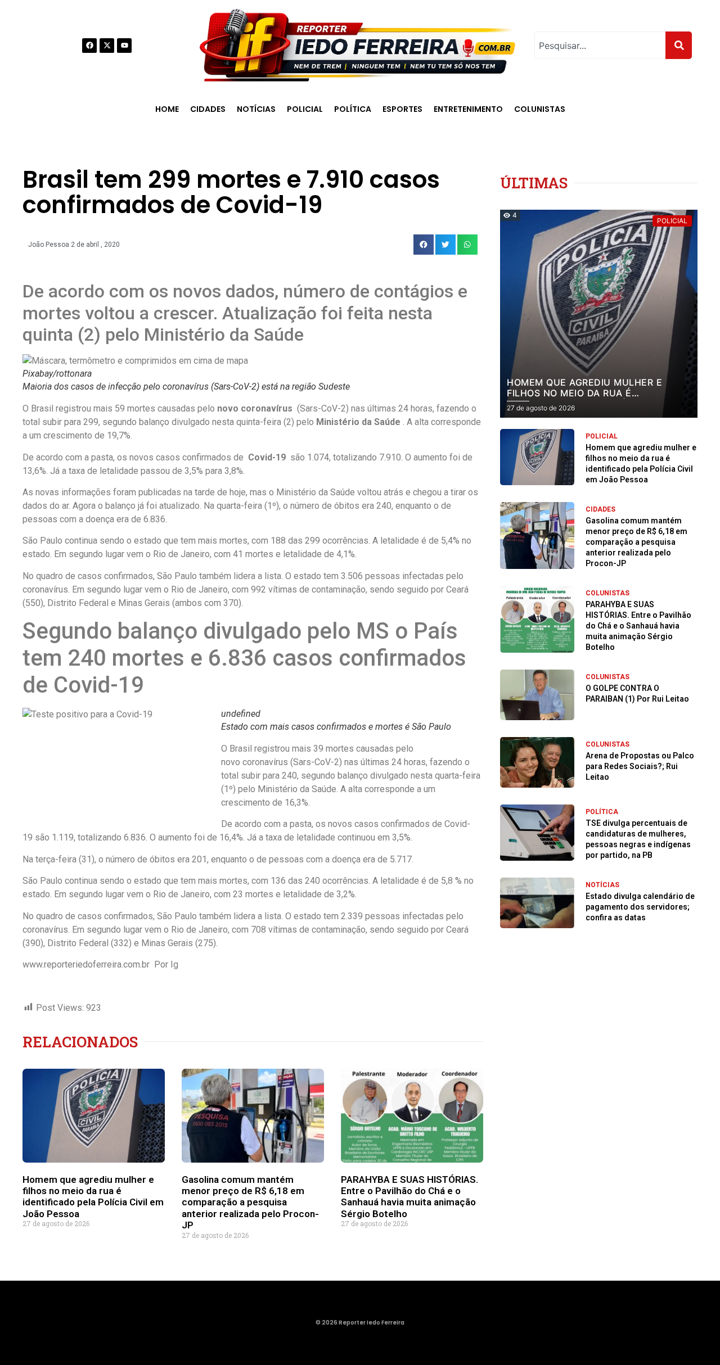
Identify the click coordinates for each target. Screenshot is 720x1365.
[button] (423, 244)
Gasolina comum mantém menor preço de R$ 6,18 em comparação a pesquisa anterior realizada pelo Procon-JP (250, 1202)
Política (352, 109)
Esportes (402, 109)
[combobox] (599, 45)
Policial (305, 109)
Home (167, 109)
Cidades (208, 109)
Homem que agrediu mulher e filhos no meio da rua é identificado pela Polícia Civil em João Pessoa (93, 1196)
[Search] (678, 45)
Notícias (256, 109)
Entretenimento (468, 109)
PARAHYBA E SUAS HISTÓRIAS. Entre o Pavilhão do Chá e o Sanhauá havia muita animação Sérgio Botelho (409, 1196)
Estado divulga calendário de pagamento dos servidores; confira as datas (640, 907)
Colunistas (539, 109)
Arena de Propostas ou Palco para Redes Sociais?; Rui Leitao (640, 766)
